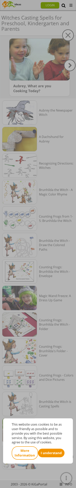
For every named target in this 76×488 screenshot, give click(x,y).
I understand (51, 453)
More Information (25, 452)
